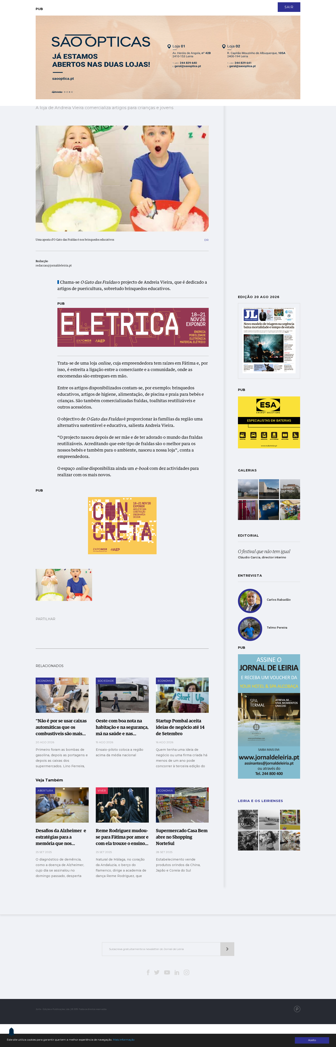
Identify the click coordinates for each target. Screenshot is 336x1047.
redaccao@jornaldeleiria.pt (54, 265)
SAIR (289, 7)
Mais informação (123, 1039)
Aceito (312, 1040)
